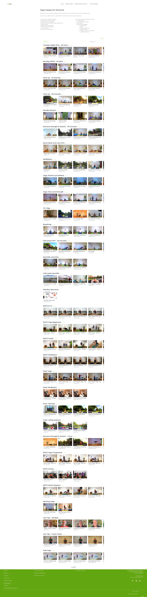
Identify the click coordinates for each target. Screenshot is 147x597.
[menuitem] (62, 4)
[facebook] (133, 581)
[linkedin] (140, 581)
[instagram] (136, 581)
